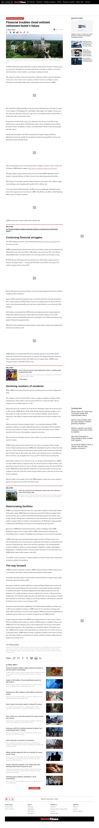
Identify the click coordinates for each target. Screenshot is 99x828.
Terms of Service (9, 809)
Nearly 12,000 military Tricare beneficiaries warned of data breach (23, 681)
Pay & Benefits (31, 2)
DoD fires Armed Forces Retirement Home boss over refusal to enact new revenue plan (39, 491)
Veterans (87, 2)
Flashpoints (39, 2)
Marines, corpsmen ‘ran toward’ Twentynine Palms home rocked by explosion (81, 430)
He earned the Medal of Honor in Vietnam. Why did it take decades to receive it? (82, 446)
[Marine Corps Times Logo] (20, 2)
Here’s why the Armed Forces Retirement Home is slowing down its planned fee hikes (40, 371)
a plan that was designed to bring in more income (42, 168)
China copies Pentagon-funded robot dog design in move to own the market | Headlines (87, 52)
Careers (75, 809)
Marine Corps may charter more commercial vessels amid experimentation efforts (81, 413)
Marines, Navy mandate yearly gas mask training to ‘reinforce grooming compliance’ (81, 421)
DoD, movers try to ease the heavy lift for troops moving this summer (24, 717)
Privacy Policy (9, 807)
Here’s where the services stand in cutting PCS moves (24, 704)
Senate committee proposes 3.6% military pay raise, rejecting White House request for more (23, 765)
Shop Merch (31, 813)
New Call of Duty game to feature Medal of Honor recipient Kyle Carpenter (82, 438)
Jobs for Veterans (78, 811)
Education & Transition (69, 2)
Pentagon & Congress (50, 2)
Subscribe (30, 807)
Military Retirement (15, 18)
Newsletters (31, 809)
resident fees (27, 121)
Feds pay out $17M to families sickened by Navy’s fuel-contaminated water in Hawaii (24, 729)
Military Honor (80, 2)
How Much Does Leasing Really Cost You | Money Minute (87, 60)
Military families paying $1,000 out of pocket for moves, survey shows (24, 753)
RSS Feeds (31, 811)
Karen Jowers (12, 30)
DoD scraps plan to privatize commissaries (20, 740)
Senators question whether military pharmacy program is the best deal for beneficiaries (24, 669)
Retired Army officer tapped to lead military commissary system (24, 693)
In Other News (11, 665)
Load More (34, 788)
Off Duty (59, 2)
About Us (75, 807)
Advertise (53, 807)
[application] (82, 26)
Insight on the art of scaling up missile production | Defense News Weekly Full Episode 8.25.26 (81, 35)
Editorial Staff (54, 813)
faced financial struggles (49, 242)
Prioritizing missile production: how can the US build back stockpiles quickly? (87, 43)
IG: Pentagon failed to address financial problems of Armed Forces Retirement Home (32, 230)
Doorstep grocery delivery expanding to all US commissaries (21, 777)
